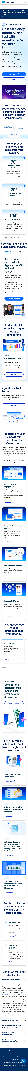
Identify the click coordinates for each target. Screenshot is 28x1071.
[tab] (8, 251)
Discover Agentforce (14, 298)
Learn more (14, 374)
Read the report (6, 16)
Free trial (11, 936)
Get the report (9, 781)
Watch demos (13, 74)
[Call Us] (23, 1061)
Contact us (14, 79)
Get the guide (9, 816)
